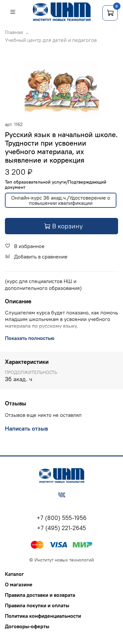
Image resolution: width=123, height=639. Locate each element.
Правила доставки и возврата (40, 595)
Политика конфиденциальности (43, 615)
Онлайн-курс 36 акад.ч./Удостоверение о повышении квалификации (60, 200)
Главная (14, 32)
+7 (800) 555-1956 (62, 518)
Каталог (14, 574)
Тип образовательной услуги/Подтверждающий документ (55, 184)
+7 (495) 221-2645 (61, 528)
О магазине (18, 584)
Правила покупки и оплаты (37, 605)
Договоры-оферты (27, 626)
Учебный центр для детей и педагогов (51, 40)
